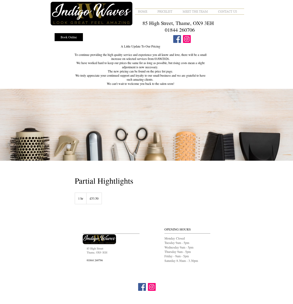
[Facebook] (177, 39)
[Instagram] (187, 39)
